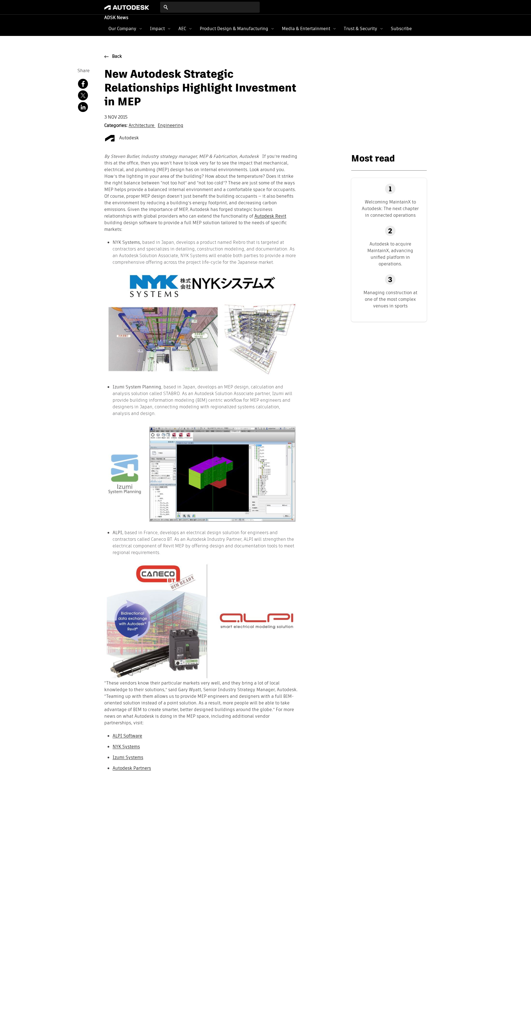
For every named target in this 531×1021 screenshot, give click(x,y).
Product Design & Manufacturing (234, 28)
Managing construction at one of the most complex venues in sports (390, 299)
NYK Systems (126, 746)
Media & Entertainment (306, 28)
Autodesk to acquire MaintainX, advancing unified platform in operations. (390, 254)
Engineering (170, 126)
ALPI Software (127, 736)
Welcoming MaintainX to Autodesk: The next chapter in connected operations (390, 208)
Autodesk (128, 138)
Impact (157, 28)
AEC (182, 28)
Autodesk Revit (270, 216)
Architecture (142, 126)
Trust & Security (360, 28)
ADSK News (116, 18)
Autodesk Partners (132, 768)
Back (117, 56)
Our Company (122, 28)
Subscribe (401, 28)
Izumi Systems (128, 757)
